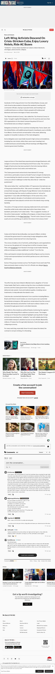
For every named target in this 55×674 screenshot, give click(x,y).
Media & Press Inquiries (42, 625)
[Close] (52, 666)
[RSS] (19, 658)
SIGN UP (51, 29)
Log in (36, 398)
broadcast (14, 247)
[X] (8, 658)
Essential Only (49, 671)
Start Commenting (27, 393)
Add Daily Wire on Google (28, 97)
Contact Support (23, 630)
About (21, 621)
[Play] (5, 58)
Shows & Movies (6, 623)
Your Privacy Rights (41, 621)
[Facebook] (4, 658)
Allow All (40, 671)
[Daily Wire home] (27, 30)
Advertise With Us (24, 623)
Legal (38, 623)
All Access (5, 625)
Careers (21, 627)
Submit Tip (27, 604)
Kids (4, 630)
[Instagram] (11, 658)
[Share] (49, 58)
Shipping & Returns (41, 627)
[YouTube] (15, 658)
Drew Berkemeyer (8, 52)
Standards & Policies (41, 630)
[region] (27, 669)
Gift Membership (23, 632)
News (4, 621)
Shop (4, 627)
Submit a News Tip (41, 632)
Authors (21, 625)
